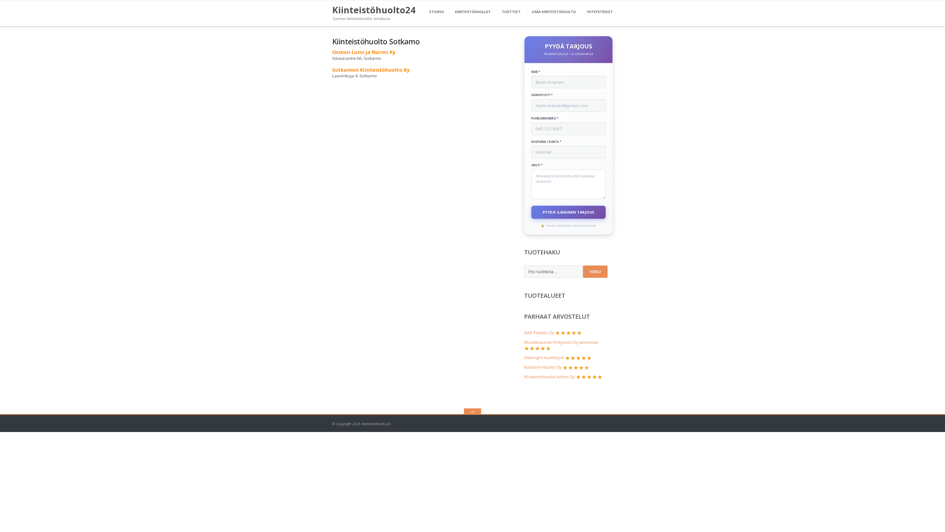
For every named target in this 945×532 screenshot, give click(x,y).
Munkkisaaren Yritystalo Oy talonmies (561, 342)
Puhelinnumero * (545, 118)
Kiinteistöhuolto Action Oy (549, 377)
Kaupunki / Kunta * (546, 142)
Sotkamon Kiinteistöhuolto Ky (371, 69)
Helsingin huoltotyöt (544, 357)
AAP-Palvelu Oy (539, 332)
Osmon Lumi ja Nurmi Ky (363, 52)
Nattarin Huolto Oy (543, 367)
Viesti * (537, 165)
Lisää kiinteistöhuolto (554, 11)
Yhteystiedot (600, 11)
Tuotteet (511, 11)
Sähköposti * (542, 95)
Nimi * (535, 72)
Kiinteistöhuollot (473, 11)
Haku (595, 271)
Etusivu (436, 11)
